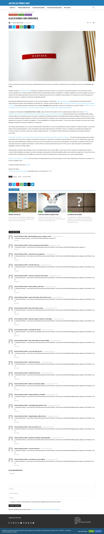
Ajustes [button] (85, 531)
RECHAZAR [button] (98, 531)
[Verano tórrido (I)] (22, 202)
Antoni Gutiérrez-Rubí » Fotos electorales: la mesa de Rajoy (31, 340)
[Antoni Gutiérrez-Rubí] (10, 23)
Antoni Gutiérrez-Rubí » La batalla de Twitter (27, 329)
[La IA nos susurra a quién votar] (52, 202)
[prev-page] (10, 226)
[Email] (29, 27)
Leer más (80, 531)
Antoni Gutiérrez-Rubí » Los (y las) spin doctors (28, 351)
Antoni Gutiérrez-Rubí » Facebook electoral (27, 373)
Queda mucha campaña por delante (18, 158)
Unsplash (27, 165)
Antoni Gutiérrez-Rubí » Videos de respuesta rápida (29, 383)
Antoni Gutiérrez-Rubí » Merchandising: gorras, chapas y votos (32, 236)
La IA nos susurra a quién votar (48, 214)
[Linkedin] (25, 27)
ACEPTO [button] (91, 531)
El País (19, 176)
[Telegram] (32, 27)
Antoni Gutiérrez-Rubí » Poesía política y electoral (29, 286)
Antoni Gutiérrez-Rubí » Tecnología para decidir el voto (30, 405)
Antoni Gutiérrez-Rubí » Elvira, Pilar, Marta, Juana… (29, 308)
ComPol (21, 12)
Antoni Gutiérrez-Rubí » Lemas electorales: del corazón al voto (32, 297)
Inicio (10, 12)
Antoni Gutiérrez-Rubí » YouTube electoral (26, 265)
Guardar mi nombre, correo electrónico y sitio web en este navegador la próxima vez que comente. (36, 501)
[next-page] (12, 226)
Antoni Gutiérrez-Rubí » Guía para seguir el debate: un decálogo (33, 319)
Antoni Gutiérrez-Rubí (18, 22)
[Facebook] (10, 27)
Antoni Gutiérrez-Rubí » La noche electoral (26, 448)
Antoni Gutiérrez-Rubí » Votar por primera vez (27, 427)
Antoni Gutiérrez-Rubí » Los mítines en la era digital (29, 459)
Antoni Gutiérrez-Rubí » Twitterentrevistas (27, 362)
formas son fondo (27, 176)
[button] (93, 8)
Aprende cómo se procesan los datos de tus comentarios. (46, 509)
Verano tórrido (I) (14, 214)
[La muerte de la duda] (81, 202)
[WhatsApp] (21, 27)
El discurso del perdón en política (18, 171)
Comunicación (15, 12)
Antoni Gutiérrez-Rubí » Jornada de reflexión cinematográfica (32, 437)
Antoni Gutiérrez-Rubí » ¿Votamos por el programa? (29, 254)
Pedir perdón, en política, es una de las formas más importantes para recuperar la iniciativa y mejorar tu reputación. (39, 137)
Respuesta (16, 240)
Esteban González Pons (62, 101)
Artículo (15, 176)
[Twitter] (14, 27)
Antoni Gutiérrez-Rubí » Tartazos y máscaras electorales (31, 275)
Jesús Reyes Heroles (25, 90)
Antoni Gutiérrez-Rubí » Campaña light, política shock (30, 416)
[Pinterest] (17, 27)
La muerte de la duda (75, 214)
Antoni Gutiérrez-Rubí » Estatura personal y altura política (31, 245)
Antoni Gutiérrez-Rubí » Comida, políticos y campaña (29, 394)
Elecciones (28, 14)
